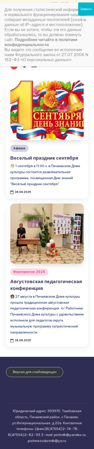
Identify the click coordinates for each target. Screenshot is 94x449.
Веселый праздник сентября (44, 158)
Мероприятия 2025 (29, 272)
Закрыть (86, 9)
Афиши (19, 148)
